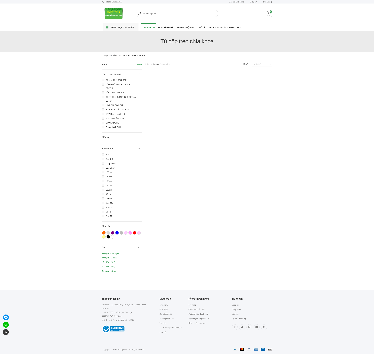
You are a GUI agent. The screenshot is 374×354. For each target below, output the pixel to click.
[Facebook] (235, 327)
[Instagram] (249, 327)
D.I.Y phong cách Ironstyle (225, 27)
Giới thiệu (164, 309)
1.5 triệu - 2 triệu (109, 262)
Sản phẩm (117, 55)
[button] (269, 13)
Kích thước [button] (107, 148)
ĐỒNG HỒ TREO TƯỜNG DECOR (118, 86)
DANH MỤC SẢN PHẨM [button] (122, 27)
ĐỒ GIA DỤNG (112, 123)
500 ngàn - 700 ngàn (110, 253)
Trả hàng (192, 305)
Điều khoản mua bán (197, 323)
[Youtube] (257, 327)
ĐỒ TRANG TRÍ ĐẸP (115, 92)
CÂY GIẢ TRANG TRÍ (115, 114)
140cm (109, 185)
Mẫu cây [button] (106, 137)
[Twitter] (242, 327)
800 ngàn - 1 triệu (109, 258)
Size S (108, 207)
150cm (109, 172)
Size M (109, 216)
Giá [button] (103, 247)
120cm (109, 190)
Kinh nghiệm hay (186, 27)
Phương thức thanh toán (198, 314)
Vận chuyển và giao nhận (198, 318)
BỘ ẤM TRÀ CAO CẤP (116, 80)
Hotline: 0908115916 (113, 2)
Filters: (105, 64)
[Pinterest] (264, 327)
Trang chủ (148, 27)
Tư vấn (202, 27)
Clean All (139, 64)
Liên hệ (163, 332)
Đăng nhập (267, 2)
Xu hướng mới (166, 27)
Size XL (109, 154)
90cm (108, 194)
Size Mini (110, 203)
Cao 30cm (110, 168)
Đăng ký (253, 2)
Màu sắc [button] (106, 225)
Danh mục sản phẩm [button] (112, 73)
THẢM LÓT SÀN (113, 127)
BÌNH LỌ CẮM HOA (115, 118)
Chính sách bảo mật (196, 309)
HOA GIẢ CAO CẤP (115, 105)
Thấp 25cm (111, 163)
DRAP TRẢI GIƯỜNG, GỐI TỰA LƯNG (121, 99)
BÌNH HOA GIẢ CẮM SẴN (117, 109)
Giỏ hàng (235, 314)
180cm (109, 176)
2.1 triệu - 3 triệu (109, 266)
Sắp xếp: (246, 64)
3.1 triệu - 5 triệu (109, 271)
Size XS (109, 159)
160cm (109, 181)
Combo (109, 198)
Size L (108, 212)
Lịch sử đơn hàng (236, 2)
